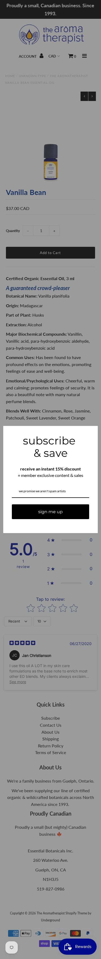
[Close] (91, 432)
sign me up (50, 511)
